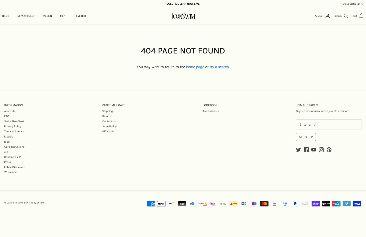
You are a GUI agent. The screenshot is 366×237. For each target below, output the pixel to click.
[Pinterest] (329, 149)
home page (195, 67)
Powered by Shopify (34, 202)
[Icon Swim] (183, 16)
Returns (106, 116)
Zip (6, 151)
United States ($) (351, 4)
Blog (7, 141)
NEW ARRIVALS (25, 15)
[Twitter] (298, 149)
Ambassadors (211, 111)
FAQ (6, 116)
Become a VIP (12, 156)
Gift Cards (108, 131)
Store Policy (109, 126)
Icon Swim (17, 202)
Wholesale (10, 172)
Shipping (107, 111)
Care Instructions (14, 146)
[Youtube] (313, 149)
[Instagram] (321, 149)
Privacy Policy (12, 126)
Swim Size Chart (14, 121)
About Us (9, 111)
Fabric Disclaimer (14, 167)
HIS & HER (80, 15)
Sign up (306, 137)
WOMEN (47, 15)
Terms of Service (14, 131)
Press (7, 162)
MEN (62, 15)
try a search (219, 67)
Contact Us (109, 121)
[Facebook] (306, 149)
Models (8, 136)
